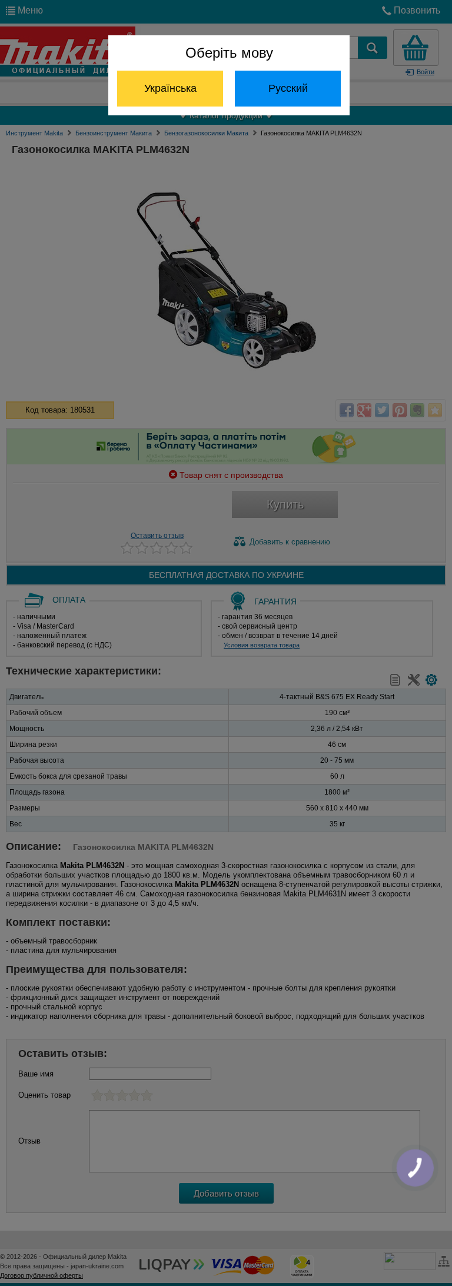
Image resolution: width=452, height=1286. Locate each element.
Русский (288, 88)
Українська (170, 88)
